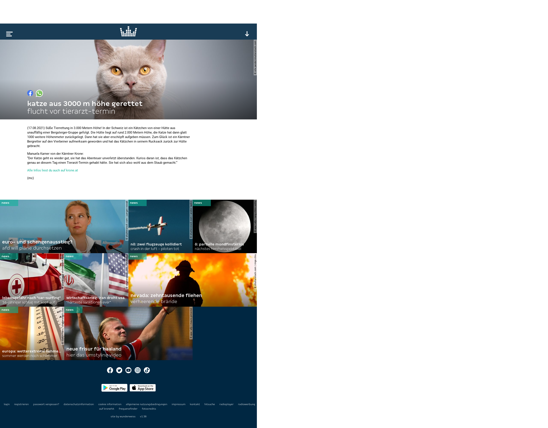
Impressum (179, 404)
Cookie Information (110, 404)
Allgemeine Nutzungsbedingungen (147, 404)
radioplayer (226, 404)
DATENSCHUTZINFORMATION (79, 404)
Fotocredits (149, 408)
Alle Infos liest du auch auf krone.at (52, 170)
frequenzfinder (128, 408)
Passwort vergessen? (46, 404)
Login (7, 404)
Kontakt (195, 404)
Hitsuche (210, 404)
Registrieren (21, 404)
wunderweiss (128, 416)
